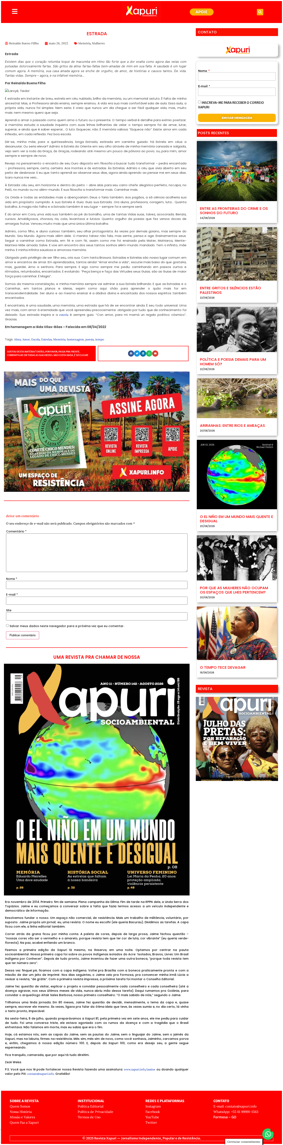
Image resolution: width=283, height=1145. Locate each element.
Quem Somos (20, 1106)
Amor (26, 339)
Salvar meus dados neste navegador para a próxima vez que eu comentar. (67, 626)
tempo (99, 339)
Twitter (151, 1122)
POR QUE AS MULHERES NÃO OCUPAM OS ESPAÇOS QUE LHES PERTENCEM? (234, 590)
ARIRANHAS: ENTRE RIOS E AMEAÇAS (232, 425)
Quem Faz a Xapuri (24, 1122)
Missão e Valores (22, 1117)
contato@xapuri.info (40, 1074)
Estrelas (46, 339)
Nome (11, 578)
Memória (84, 43)
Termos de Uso (89, 1117)
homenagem (75, 339)
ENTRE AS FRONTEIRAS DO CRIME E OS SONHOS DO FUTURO (234, 211)
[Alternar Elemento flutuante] (268, 1134)
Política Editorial (90, 1106)
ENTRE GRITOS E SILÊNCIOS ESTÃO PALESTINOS (230, 290)
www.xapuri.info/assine (139, 1069)
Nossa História (21, 1112)
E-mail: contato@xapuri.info (234, 1106)
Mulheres (98, 43)
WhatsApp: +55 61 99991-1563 (235, 1112)
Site (8, 610)
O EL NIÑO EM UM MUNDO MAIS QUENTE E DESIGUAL (236, 519)
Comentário (16, 531)
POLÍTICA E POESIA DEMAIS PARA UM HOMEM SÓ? (233, 362)
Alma (17, 339)
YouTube (152, 1117)
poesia (89, 339)
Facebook (152, 1112)
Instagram (153, 1106)
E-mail (12, 594)
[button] (260, 12)
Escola (35, 339)
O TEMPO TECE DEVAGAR (223, 667)
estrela (63, 315)
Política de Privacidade (95, 1112)
